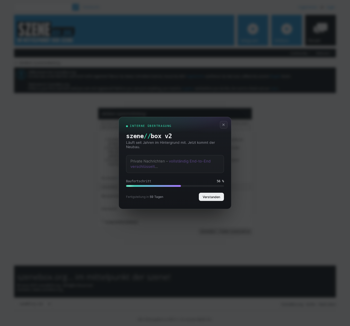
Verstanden (211, 197)
